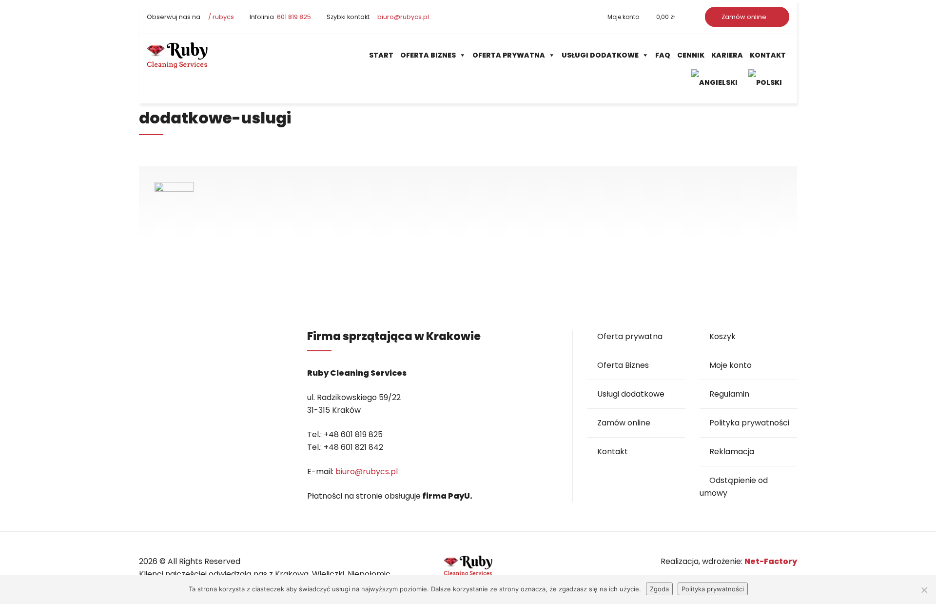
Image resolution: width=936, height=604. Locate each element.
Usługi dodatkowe (600, 55)
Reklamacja (731, 451)
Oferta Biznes (428, 55)
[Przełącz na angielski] (716, 82)
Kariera (727, 55)
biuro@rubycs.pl (402, 17)
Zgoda (659, 589)
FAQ (662, 55)
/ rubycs (220, 17)
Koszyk (722, 336)
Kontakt (768, 55)
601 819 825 (293, 17)
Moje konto (623, 17)
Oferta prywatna (508, 55)
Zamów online (745, 17)
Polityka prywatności (749, 422)
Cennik (690, 55)
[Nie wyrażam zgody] (924, 590)
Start (381, 55)
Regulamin (729, 394)
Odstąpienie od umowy (734, 487)
